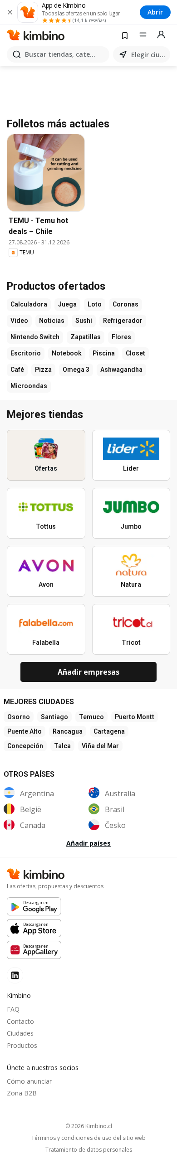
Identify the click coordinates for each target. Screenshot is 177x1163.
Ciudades (20, 1033)
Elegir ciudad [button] (149, 54)
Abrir (155, 12)
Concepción (25, 745)
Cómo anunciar (29, 1081)
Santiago (54, 716)
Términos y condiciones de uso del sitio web (88, 1138)
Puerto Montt (134, 716)
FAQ (13, 1009)
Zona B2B (22, 1093)
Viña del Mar (100, 745)
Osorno (18, 716)
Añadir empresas (88, 672)
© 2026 (88, 1126)
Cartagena (109, 731)
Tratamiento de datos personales (88, 1149)
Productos (22, 1045)
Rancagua (68, 731)
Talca (62, 745)
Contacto (20, 1021)
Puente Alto (24, 731)
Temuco (91, 716)
